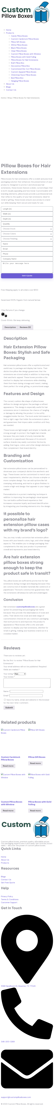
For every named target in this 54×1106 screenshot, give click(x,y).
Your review (9, 677)
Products (10, 33)
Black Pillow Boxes (19, 48)
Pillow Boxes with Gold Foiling (23, 57)
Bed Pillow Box (17, 78)
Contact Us (11, 90)
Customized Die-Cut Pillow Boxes (25, 69)
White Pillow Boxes (19, 45)
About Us (10, 84)
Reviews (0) (25, 327)
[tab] (10, 327)
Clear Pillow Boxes (19, 51)
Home (8, 30)
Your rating (9, 674)
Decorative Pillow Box (20, 66)
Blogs (8, 87)
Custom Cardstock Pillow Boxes (25, 39)
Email (6, 695)
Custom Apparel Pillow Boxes (23, 72)
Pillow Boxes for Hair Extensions (24, 60)
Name (7, 691)
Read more (8, 766)
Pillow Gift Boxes (18, 42)
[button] (27, 25)
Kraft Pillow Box (17, 63)
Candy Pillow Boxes (19, 36)
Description (10, 327)
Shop (10, 98)
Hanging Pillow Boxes (20, 81)
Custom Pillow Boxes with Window (26, 54)
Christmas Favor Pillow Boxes (23, 75)
